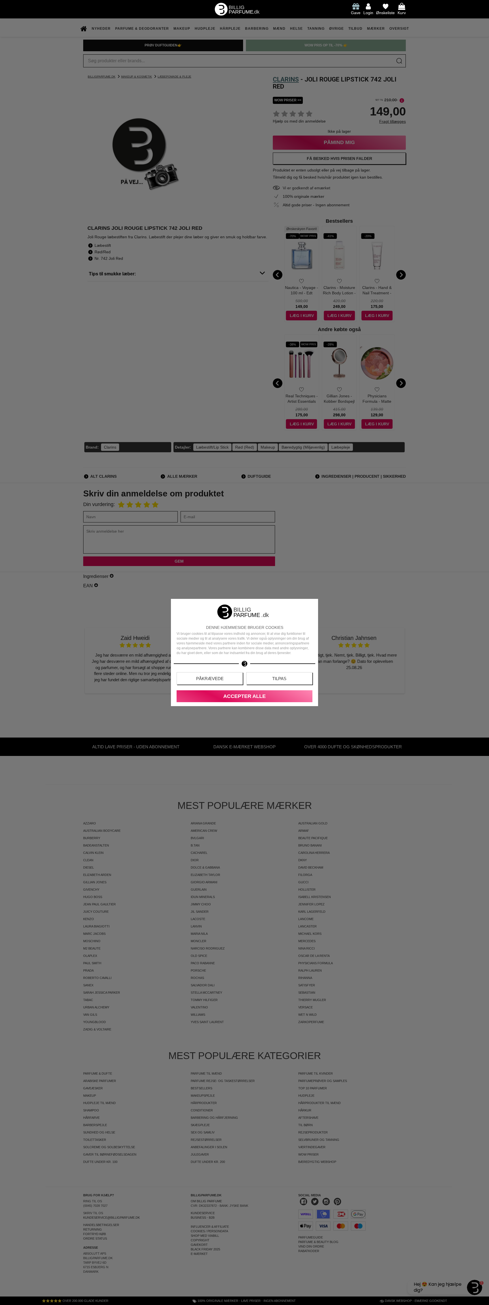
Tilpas (279, 678)
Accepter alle (244, 696)
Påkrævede (210, 678)
